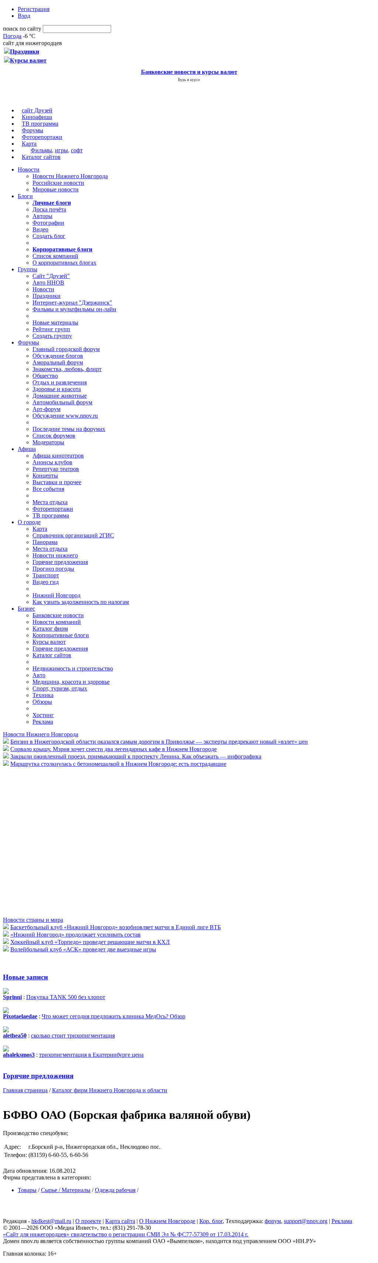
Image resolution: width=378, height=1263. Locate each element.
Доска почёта (49, 209)
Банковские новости (58, 615)
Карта (29, 143)
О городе (29, 522)
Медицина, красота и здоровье (71, 682)
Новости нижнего (55, 555)
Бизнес (26, 608)
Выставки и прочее (56, 482)
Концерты (45, 475)
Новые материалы (55, 322)
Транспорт (45, 575)
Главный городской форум (66, 349)
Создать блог (48, 236)
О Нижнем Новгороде (167, 1221)
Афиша (27, 449)
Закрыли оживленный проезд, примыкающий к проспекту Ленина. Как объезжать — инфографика (135, 756)
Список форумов (53, 435)
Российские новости (58, 183)
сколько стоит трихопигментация (73, 1035)
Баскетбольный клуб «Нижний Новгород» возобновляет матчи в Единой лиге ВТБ (115, 927)
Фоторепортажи (42, 137)
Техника (43, 695)
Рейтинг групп (51, 329)
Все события (48, 489)
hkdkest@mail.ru (51, 1221)
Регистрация (33, 9)
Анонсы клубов (52, 462)
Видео (40, 229)
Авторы (42, 216)
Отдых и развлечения (59, 382)
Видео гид (45, 582)
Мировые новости (55, 189)
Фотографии (48, 223)
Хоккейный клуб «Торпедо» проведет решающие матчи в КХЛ (90, 942)
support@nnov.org (305, 1221)
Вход (24, 16)
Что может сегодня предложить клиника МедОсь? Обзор (113, 1016)
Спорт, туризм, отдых (59, 688)
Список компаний (55, 256)
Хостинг (43, 715)
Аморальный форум (57, 362)
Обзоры (42, 702)
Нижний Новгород (56, 595)
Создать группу (52, 336)
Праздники (46, 296)
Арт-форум (46, 409)
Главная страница (25, 1090)
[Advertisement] (47, 841)
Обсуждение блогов (57, 356)
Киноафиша (37, 117)
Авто (38, 675)
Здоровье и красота (56, 389)
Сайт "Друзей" (51, 276)
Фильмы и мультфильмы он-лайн (74, 309)
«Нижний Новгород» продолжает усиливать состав (75, 934)
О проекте (88, 1221)
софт (77, 150)
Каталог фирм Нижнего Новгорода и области (109, 1090)
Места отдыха (50, 502)
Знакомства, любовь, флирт (67, 369)
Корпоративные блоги (60, 635)
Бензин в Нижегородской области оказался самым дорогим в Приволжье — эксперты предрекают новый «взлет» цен (159, 742)
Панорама (45, 542)
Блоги (25, 196)
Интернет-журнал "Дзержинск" (72, 302)
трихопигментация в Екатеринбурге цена (91, 1055)
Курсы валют (49, 642)
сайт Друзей (37, 110)
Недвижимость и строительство (72, 668)
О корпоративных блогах (64, 262)
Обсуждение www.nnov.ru (65, 415)
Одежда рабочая (115, 1190)
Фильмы (41, 150)
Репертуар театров (55, 469)
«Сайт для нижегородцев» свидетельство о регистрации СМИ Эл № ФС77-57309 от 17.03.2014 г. (125, 1234)
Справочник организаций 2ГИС (73, 535)
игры (61, 150)
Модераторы (48, 442)
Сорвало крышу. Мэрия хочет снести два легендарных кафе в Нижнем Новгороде (113, 749)
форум (273, 1221)
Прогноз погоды (53, 569)
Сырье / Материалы (65, 1190)
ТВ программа (40, 123)
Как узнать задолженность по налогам (80, 602)
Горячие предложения (60, 562)
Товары (27, 1190)
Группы (27, 269)
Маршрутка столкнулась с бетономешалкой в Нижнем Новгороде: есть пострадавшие (118, 764)
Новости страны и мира (33, 920)
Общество (45, 376)
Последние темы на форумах (68, 429)
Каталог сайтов (41, 157)
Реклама (42, 722)
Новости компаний (56, 622)
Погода (12, 36)
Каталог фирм (50, 628)
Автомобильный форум (62, 402)
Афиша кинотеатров (58, 455)
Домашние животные (59, 396)
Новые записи (25, 977)
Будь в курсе (189, 79)
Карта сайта (120, 1221)
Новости (28, 169)
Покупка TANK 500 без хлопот (65, 997)
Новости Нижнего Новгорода (70, 176)
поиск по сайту (22, 29)
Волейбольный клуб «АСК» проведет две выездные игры (83, 949)
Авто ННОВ (48, 282)
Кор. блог (211, 1221)
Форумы (32, 130)
